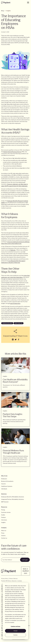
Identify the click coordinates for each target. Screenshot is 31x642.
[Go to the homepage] (5, 2)
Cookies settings (15, 626)
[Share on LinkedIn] (12, 339)
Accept (15, 630)
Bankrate (13, 250)
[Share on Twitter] (15, 339)
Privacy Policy (8, 611)
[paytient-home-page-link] (8, 571)
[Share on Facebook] (18, 339)
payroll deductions (15, 303)
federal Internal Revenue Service (12, 151)
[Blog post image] (15, 365)
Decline (15, 635)
